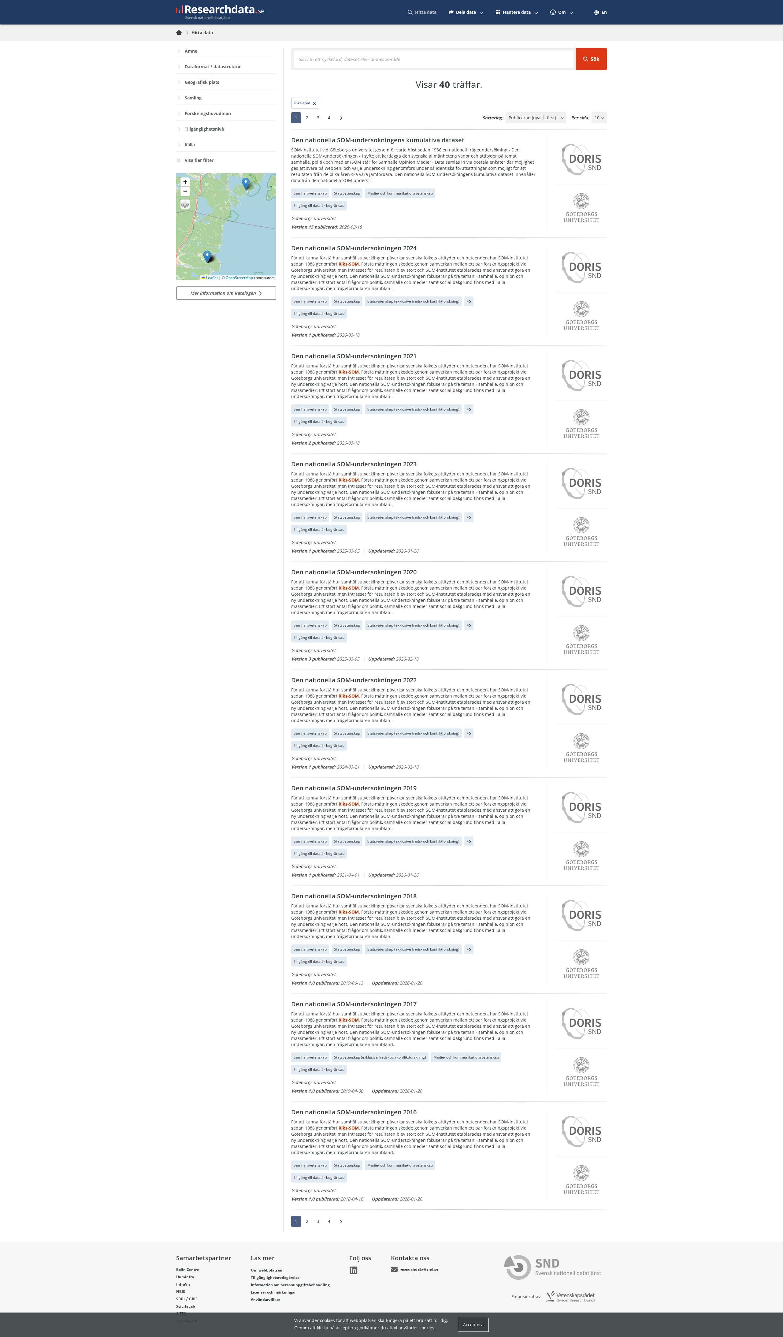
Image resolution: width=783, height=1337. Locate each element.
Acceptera (473, 1325)
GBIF (193, 1299)
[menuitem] (422, 12)
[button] (207, 257)
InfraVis (183, 1284)
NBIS (180, 1291)
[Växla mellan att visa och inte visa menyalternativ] (481, 12)
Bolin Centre (187, 1269)
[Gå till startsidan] (220, 12)
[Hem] (182, 33)
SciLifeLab (185, 1306)
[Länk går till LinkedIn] (353, 1270)
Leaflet (211, 277)
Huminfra (185, 1276)
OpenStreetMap (239, 277)
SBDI (180, 1299)
